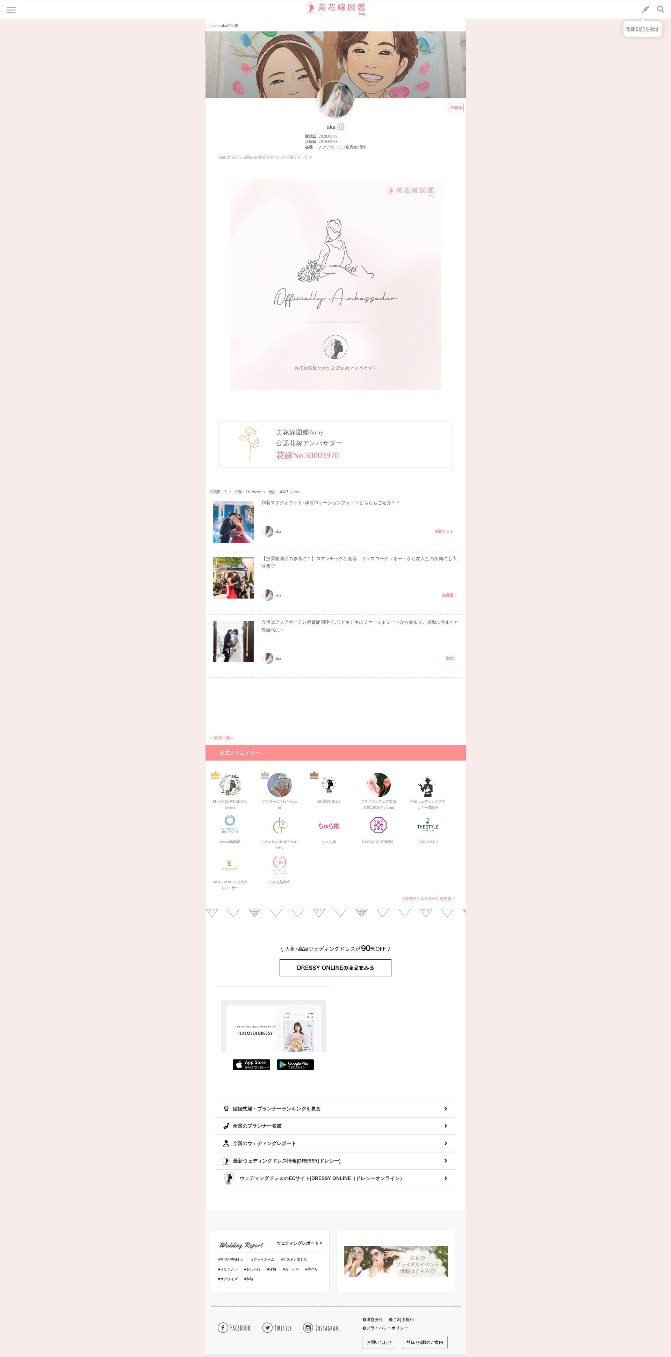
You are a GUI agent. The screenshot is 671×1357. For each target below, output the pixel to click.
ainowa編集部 (229, 841)
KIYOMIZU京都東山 (378, 841)
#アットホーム (262, 1259)
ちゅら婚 (329, 841)
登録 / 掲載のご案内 (424, 1342)
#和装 (248, 1279)
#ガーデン (291, 1269)
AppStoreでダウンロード (251, 1064)
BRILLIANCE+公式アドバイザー (229, 883)
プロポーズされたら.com (279, 803)
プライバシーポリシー (387, 1328)
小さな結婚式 (279, 881)
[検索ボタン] (661, 9)
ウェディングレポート (298, 1243)
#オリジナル (228, 1269)
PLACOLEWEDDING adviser (230, 803)
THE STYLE (428, 841)
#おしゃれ (252, 1269)
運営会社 (374, 1319)
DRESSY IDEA (329, 801)
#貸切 (271, 1269)
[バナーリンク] (396, 1261)
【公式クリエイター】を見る (426, 898)
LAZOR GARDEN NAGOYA (279, 843)
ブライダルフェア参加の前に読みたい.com (378, 803)
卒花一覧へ (224, 738)
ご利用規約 (403, 1319)
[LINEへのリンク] (645, 10)
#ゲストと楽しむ (294, 1259)
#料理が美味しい (231, 1259)
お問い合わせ (379, 1342)
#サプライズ (228, 1279)
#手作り (311, 1269)
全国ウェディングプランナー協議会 (427, 803)
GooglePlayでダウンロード (295, 1064)
